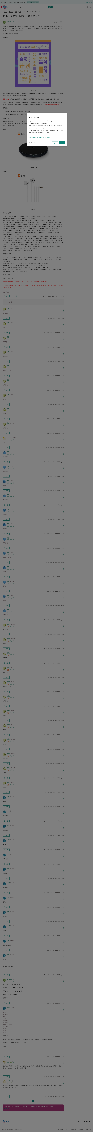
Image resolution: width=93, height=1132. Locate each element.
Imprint (49, 137)
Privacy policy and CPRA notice (36, 137)
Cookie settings (33, 143)
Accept (62, 143)
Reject (55, 143)
